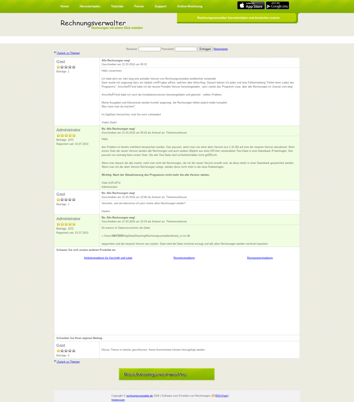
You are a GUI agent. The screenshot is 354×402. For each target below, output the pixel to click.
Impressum (118, 399)
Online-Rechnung (189, 6)
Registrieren (221, 49)
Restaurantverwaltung (260, 257)
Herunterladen (90, 6)
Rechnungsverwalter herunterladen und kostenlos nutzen (238, 17)
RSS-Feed (221, 395)
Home (64, 6)
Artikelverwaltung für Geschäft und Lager (108, 257)
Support (160, 6)
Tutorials (117, 6)
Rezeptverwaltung (184, 257)
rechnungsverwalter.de (139, 395)
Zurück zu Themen (68, 53)
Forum (139, 6)
